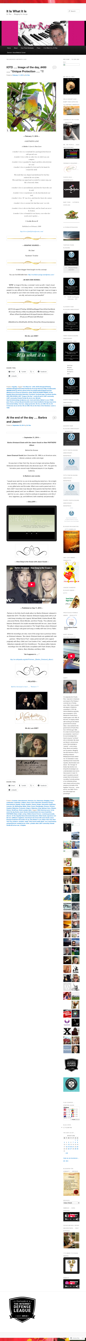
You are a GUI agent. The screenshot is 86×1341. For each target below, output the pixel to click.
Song (39, 808)
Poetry (12, 402)
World (20, 810)
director (9, 816)
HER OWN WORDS (12, 396)
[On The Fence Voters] (75, 907)
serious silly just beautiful (22, 402)
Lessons (9, 806)
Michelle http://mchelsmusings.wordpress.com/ (24, 399)
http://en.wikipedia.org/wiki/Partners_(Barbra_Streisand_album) (31, 659)
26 (69, 1149)
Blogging (46, 801)
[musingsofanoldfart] (67, 951)
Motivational (18, 806)
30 (77, 1149)
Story (49, 808)
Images (39, 804)
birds (30, 392)
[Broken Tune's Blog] (75, 996)
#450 (33, 387)
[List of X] (67, 1031)
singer (27, 821)
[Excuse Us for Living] (75, 1049)
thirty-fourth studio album (36, 821)
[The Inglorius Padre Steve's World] (75, 889)
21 (73, 1147)
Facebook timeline (50, 394)
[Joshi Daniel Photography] (75, 1023)
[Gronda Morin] (67, 1040)
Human (34, 804)
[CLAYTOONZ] (67, 907)
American (31, 801)
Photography (39, 806)
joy (28, 820)
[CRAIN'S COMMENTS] (67, 871)
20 (71, 1147)
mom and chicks (35, 400)
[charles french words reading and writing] (75, 924)
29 (75, 1149)
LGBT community (48, 396)
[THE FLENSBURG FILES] (75, 836)
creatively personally (48, 814)
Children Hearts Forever (34, 814)
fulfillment (15, 818)
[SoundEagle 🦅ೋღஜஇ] (75, 933)
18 (66, 1147)
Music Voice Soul (47, 820)
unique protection (30, 404)
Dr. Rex (27, 75)
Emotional (45, 802)
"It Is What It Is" (27, 387)
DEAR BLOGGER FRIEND (40, 392)
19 (69, 1147)
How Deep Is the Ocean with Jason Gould (37, 818)
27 (71, 1149)
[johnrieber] (75, 942)
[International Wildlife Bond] (75, 1040)
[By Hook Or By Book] (67, 996)
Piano (38, 48)
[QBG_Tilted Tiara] (67, 880)
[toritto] (75, 898)
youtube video (27, 810)
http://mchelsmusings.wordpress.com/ (41, 274)
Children (23, 802)
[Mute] (77, 1219)
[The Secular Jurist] (67, 942)
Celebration (10, 802)
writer (28, 823)
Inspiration (52, 804)
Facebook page (40, 394)
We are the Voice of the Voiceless (40, 406)
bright (20, 814)
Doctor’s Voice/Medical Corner (16, 52)
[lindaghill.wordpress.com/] (75, 1031)
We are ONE (26, 406)
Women (9, 810)
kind (31, 820)
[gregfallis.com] (75, 987)
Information (45, 804)
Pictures (46, 806)
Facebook (32, 394)
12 (69, 1144)
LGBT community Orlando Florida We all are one (21, 398)
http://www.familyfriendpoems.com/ (31, 231)
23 (77, 1147)
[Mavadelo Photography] (75, 880)
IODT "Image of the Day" (25, 396)
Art (35, 801)
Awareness (40, 801)
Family (23, 804)
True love (21, 404)
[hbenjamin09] (75, 845)
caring (24, 814)
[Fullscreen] (78, 1219)
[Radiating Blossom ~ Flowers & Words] (67, 889)
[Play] (66, 1219)
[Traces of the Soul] (67, 969)
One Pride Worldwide (27, 48)
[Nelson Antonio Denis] (75, 871)
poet (8, 402)
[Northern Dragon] (67, 916)
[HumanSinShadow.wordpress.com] (67, 1049)
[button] (27, 533)
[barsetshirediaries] (75, 854)
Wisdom (53, 808)
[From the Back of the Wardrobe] (67, 960)
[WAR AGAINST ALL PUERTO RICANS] (67, 1014)
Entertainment (11, 804)
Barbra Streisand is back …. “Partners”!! (24, 687)
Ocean (33, 806)
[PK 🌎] (67, 845)
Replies (23, 825)
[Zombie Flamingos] (75, 1005)
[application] (71, 1216)
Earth (33, 802)
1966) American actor (43, 810)
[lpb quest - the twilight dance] (67, 978)
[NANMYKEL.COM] (75, 960)
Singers (28, 808)
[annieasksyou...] (75, 827)
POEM (51, 400)
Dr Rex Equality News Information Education (25, 816)
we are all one (18, 406)
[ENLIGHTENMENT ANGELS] (67, 1023)
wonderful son (21, 823)
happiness (21, 818)
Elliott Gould (42, 816)
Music (25, 806)
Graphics (28, 804)
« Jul (66, 1153)
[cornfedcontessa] (75, 978)
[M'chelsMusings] (67, 854)
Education (38, 802)
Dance (29, 802)
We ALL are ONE (41, 404)
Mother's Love (44, 400)
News (29, 806)
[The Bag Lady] (75, 951)
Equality (14, 387)
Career (52, 801)
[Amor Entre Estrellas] (67, 828)
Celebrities (17, 802)
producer (15, 821)
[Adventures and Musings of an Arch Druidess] (75, 1014)
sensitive (21, 821)
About (16, 48)
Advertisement (22, 801)
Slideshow (34, 808)
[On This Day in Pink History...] (67, 862)
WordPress (15, 810)
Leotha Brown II (38, 396)
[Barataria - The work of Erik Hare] (75, 969)
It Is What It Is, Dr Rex (50, 48)
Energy (50, 802)
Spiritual (44, 808)
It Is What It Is (17, 11)
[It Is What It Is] (75, 916)
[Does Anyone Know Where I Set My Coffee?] (67, 898)
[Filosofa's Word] (67, 933)
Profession (22, 808)
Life (13, 806)
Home (9, 48)
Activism (15, 801)
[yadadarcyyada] (67, 987)
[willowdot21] (67, 924)
